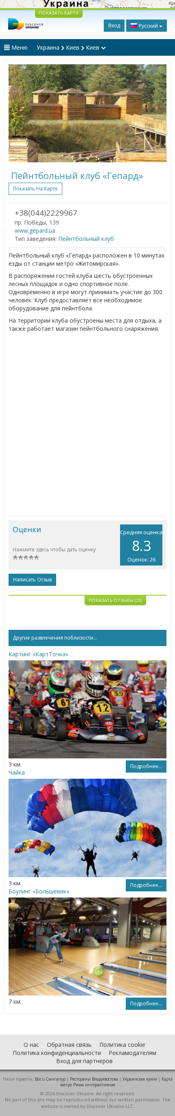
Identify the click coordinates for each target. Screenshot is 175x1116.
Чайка (17, 772)
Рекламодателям (132, 1053)
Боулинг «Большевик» (39, 891)
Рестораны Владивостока (94, 1079)
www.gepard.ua (35, 230)
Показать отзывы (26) (115, 600)
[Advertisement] (87, 424)
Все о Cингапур (50, 1079)
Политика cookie (122, 1044)
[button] (20, 113)
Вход (114, 25)
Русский (148, 25)
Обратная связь (69, 1044)
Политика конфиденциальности (57, 1053)
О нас (31, 1044)
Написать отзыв (32, 579)
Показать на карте (35, 188)
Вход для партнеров (84, 1061)
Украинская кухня (139, 1079)
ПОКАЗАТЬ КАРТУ (59, 13)
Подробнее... (146, 766)
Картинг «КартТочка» (38, 654)
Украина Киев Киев (69, 47)
